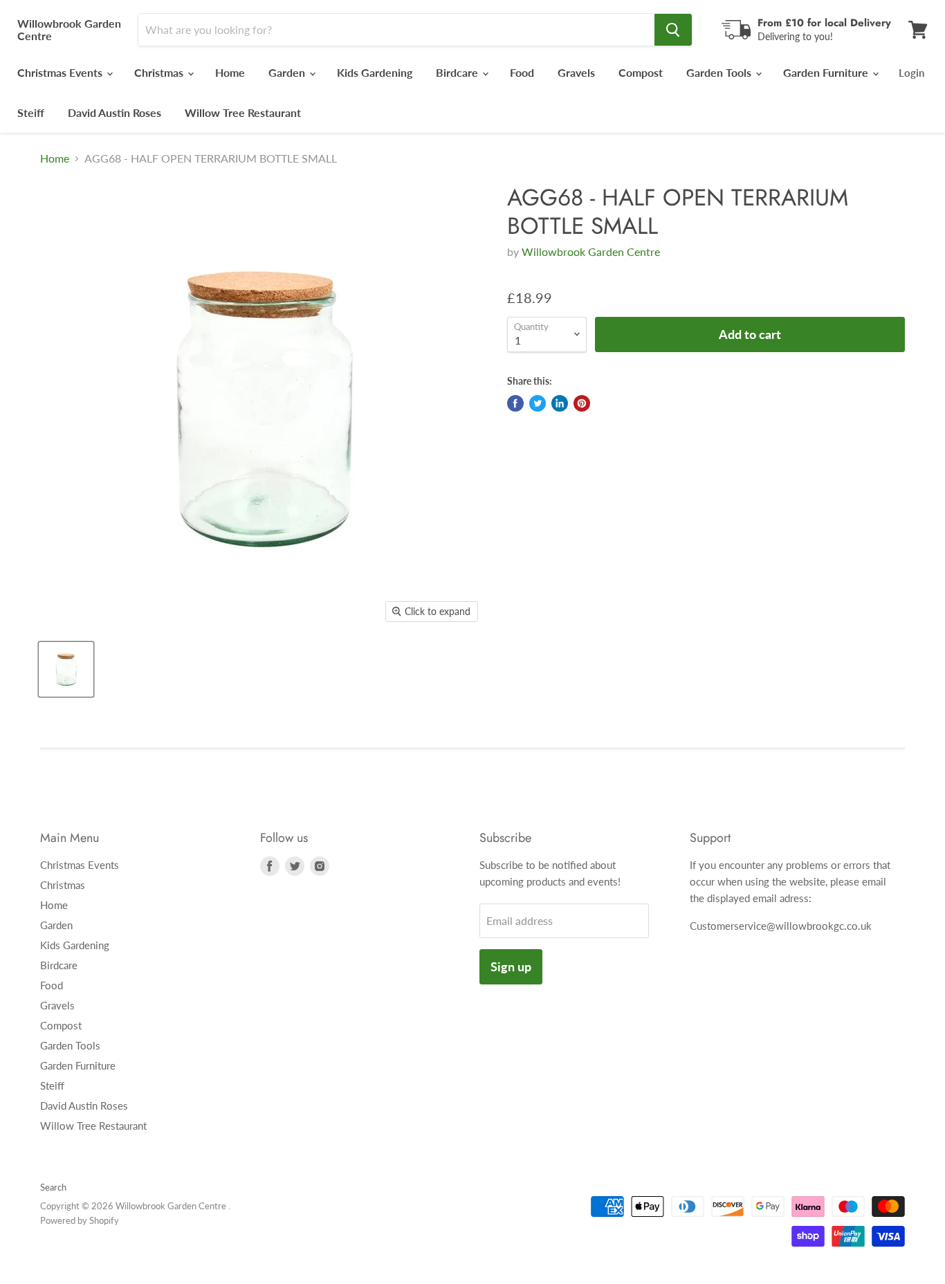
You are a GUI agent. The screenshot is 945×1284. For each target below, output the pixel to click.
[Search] (673, 30)
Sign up (510, 966)
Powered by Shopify (79, 1220)
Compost (640, 72)
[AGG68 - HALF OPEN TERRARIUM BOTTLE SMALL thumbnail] (66, 669)
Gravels (576, 72)
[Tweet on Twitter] (537, 403)
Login (911, 72)
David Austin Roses (114, 112)
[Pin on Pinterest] (582, 403)
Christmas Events (61, 72)
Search (53, 1187)
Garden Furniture (827, 72)
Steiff (30, 112)
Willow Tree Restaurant (243, 112)
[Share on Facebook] (515, 403)
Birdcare (458, 72)
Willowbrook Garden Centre (591, 251)
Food (522, 72)
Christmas (160, 72)
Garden (288, 72)
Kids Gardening (374, 72)
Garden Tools (720, 72)
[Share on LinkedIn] (559, 403)
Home (230, 72)
